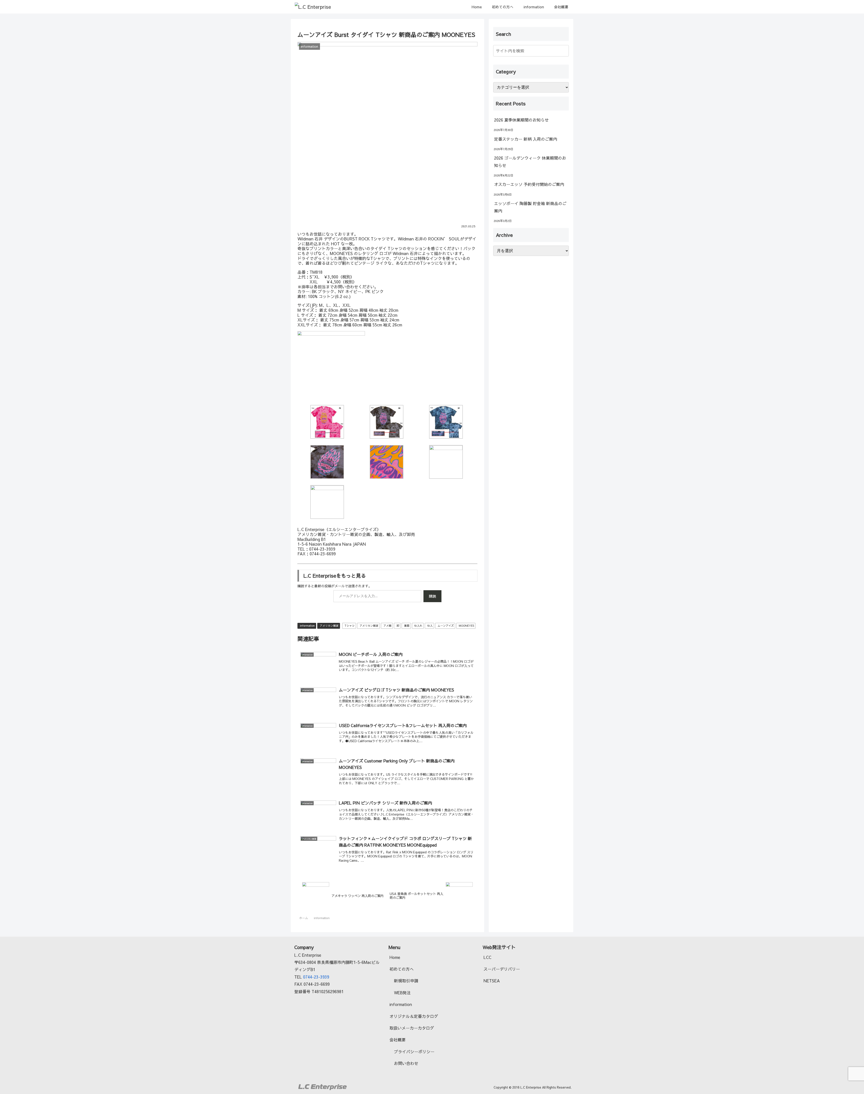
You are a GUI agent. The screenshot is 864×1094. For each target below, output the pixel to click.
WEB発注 (402, 992)
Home (394, 957)
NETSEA (492, 980)
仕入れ (418, 625)
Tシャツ (349, 625)
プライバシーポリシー (414, 1051)
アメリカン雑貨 (329, 625)
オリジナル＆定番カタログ (413, 1016)
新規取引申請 (406, 980)
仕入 (430, 625)
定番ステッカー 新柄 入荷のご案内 (525, 139)
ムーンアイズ (446, 625)
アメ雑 (387, 625)
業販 (407, 625)
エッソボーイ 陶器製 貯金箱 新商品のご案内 (530, 207)
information (307, 625)
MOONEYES (466, 625)
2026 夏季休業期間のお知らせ (521, 120)
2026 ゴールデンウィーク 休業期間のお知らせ (530, 161)
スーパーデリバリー (502, 969)
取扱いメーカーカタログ (411, 1028)
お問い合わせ (406, 1063)
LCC (487, 957)
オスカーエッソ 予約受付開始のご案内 (529, 184)
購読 (432, 596)
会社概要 (397, 1039)
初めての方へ (401, 969)
